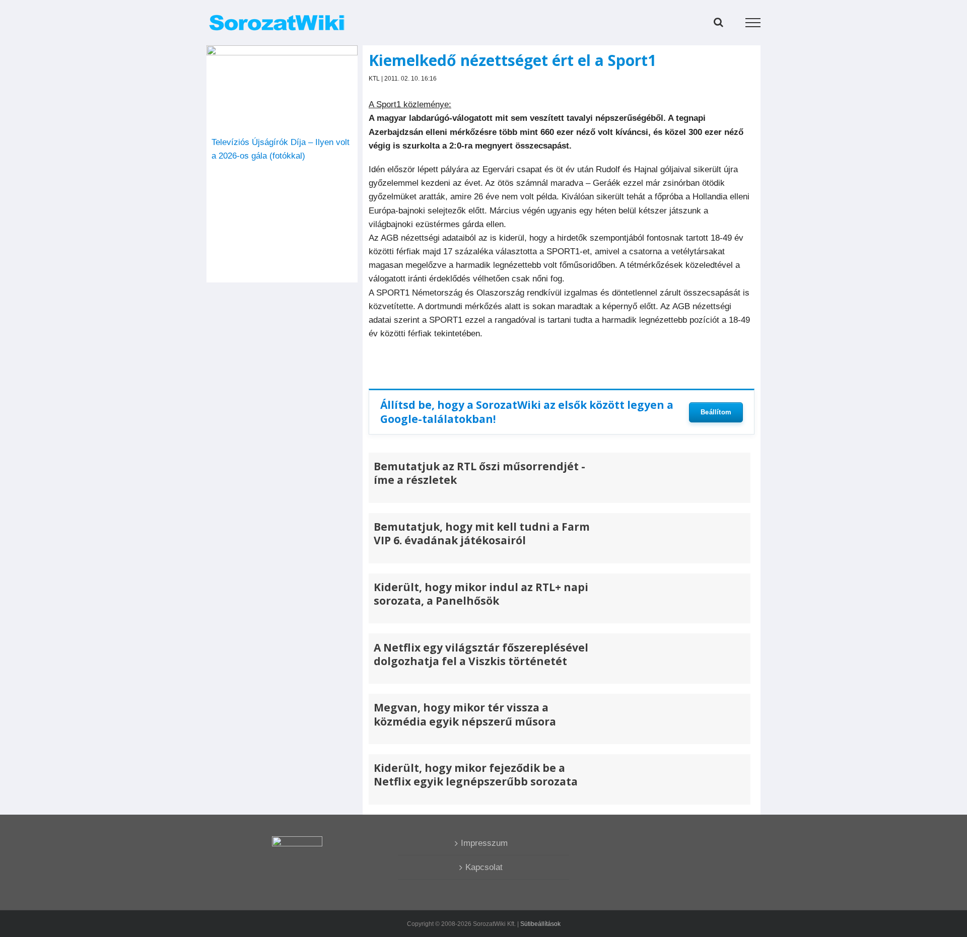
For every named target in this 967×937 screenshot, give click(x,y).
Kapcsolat (484, 867)
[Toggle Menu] (753, 22)
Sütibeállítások (540, 923)
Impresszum (484, 843)
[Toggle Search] (718, 22)
